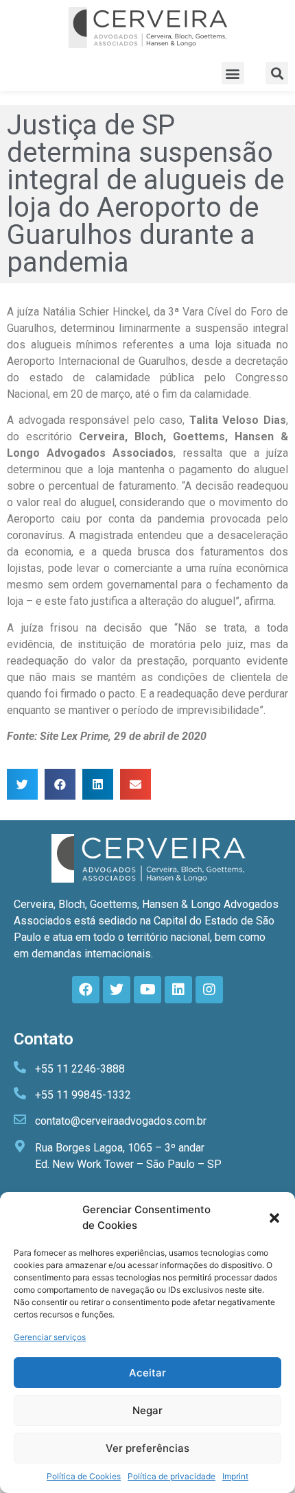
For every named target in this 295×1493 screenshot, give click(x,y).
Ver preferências (147, 1448)
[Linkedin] (178, 989)
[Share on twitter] (22, 784)
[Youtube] (147, 989)
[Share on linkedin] (97, 784)
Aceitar (147, 1372)
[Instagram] (209, 989)
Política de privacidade (171, 1476)
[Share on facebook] (60, 784)
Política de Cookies (84, 1476)
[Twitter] (116, 989)
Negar (147, 1410)
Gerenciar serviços (50, 1337)
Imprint (235, 1476)
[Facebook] (85, 989)
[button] (274, 1218)
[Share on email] (135, 784)
